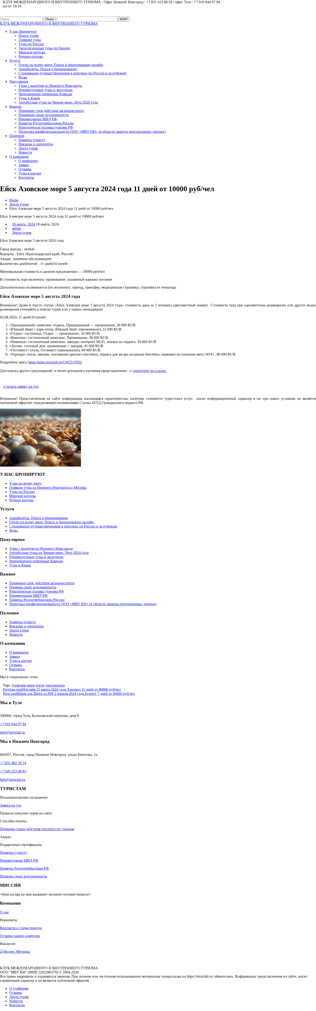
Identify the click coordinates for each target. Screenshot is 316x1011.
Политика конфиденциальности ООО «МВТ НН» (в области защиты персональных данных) (92, 132)
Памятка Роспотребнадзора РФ (24, 868)
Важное (15, 106)
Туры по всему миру (25, 483)
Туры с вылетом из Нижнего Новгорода (50, 86)
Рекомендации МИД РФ (38, 119)
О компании (19, 157)
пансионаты (55, 685)
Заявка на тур (10, 805)
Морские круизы (32, 52)
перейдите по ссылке (150, 370)
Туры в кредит (30, 173)
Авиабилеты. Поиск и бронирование (48, 69)
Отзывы (25, 169)
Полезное (16, 136)
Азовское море (23, 685)
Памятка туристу (32, 140)
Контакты (26, 177)
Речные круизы (31, 56)
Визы (23, 77)
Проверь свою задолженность (32, 587)
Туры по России (31, 44)
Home (13, 200)
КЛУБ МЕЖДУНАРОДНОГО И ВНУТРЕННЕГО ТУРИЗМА (49, 23)
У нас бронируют (23, 31)
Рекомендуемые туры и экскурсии (46, 90)
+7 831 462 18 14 (13, 763)
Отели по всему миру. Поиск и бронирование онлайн (61, 65)
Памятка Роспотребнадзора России (46, 123)
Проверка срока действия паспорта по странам (37, 829)
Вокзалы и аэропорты (36, 144)
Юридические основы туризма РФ (46, 127)
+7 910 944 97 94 (13, 724)
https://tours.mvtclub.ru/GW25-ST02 (55, 362)
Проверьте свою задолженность (43, 115)
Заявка (24, 165)
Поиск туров (29, 36)
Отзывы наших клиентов (20, 936)
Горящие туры (30, 40)
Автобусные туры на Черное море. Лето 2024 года (49, 553)
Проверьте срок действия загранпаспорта (51, 111)
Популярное (18, 81)
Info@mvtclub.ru (12, 780)
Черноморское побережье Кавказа (45, 94)
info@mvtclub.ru (12, 732)
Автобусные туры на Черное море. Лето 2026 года (58, 102)
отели (40, 685)
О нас (4, 912)
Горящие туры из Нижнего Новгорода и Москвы (48, 488)
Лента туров (28, 148)
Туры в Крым (29, 98)
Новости (25, 152)
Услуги (14, 61)
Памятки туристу (13, 853)
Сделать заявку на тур (20, 386)
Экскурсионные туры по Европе (44, 48)
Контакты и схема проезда (21, 928)
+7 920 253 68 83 (13, 771)
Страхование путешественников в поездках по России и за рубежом (72, 73)
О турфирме (18, 988)
